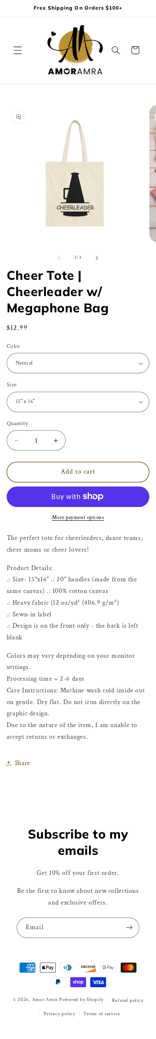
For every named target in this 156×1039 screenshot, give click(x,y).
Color (13, 346)
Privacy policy (59, 1014)
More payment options (78, 517)
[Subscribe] (129, 927)
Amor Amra (45, 1000)
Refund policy (128, 1000)
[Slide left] (59, 258)
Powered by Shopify (81, 1000)
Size (12, 384)
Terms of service (101, 1014)
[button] (17, 50)
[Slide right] (97, 258)
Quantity (17, 423)
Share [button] (22, 763)
